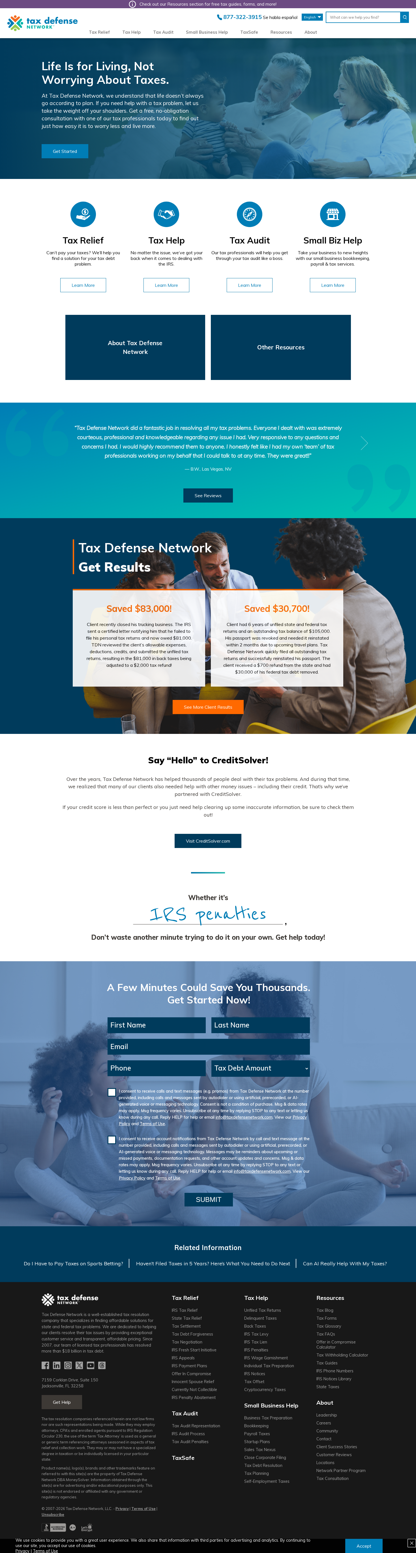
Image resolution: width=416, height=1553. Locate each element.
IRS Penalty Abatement (194, 1397)
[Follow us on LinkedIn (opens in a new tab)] (57, 1366)
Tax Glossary (328, 1326)
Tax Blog (324, 1310)
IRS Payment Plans (189, 1365)
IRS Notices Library (333, 1378)
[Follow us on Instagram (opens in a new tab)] (68, 1366)
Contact (323, 1438)
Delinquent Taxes (260, 1318)
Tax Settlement (186, 1326)
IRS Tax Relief (185, 1310)
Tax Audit (163, 32)
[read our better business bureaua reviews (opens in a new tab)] (59, 1530)
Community (327, 1431)
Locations (325, 1462)
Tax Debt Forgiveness (192, 1334)
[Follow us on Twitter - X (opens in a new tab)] (80, 1366)
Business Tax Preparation (268, 1417)
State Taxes (327, 1386)
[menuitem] (99, 32)
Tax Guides (327, 1363)
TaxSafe (249, 32)
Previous (51, 443)
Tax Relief (99, 32)
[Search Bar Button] (405, 17)
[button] (65, 151)
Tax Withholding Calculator (342, 1355)
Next (364, 443)
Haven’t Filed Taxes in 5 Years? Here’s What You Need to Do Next (213, 1263)
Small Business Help (207, 32)
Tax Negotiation (187, 1342)
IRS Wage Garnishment (266, 1357)
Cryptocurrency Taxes (265, 1389)
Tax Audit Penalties (190, 1441)
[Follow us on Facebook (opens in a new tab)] (46, 1366)
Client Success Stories (336, 1446)
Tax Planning (256, 1473)
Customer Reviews (334, 1454)
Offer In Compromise (191, 1373)
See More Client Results (208, 707)
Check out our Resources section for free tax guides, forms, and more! (208, 4)
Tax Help (131, 32)
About (311, 32)
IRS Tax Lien (255, 1342)
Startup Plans (257, 1441)
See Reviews (208, 495)
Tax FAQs (325, 1334)
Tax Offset (254, 1381)
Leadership (326, 1415)
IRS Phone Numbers (334, 1370)
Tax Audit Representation (196, 1425)
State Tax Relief (187, 1318)
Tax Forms (326, 1318)
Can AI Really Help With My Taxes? (345, 1263)
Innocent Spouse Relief (193, 1381)
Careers (323, 1423)
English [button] (310, 17)
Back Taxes (255, 1326)
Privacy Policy (132, 1178)
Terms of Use (152, 1123)
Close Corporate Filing (265, 1457)
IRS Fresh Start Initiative (194, 1350)
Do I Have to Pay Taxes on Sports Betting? (73, 1263)
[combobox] (363, 17)
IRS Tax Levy (256, 1334)
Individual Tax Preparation (269, 1365)
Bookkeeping (256, 1425)
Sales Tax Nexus (260, 1449)
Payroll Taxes (257, 1433)
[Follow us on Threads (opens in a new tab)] (102, 1366)
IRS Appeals (183, 1357)
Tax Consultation (332, 1478)
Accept (364, 1546)
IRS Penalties (256, 1350)
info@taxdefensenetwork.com (244, 1117)
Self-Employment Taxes (267, 1481)
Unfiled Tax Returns (262, 1310)
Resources (281, 32)
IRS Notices (254, 1373)
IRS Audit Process (188, 1433)
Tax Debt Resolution (263, 1465)
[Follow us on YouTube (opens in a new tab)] (91, 1366)
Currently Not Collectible (194, 1389)
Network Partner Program (341, 1470)
